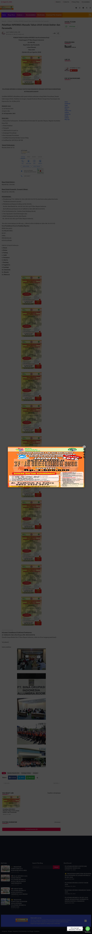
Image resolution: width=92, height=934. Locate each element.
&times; (84, 447)
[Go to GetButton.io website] (88, 932)
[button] (46, 467)
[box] (46, 467)
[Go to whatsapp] (87, 928)
